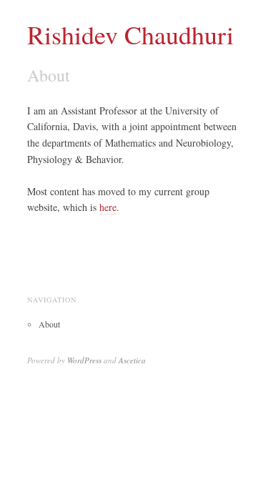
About (49, 324)
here (107, 207)
